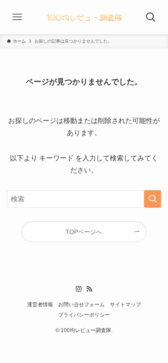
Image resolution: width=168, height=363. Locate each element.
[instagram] (79, 289)
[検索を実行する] (152, 199)
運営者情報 (40, 304)
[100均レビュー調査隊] (84, 17)
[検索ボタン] (151, 17)
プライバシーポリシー (84, 314)
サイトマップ (125, 304)
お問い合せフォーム (81, 304)
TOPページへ (83, 231)
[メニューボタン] (17, 17)
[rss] (89, 289)
